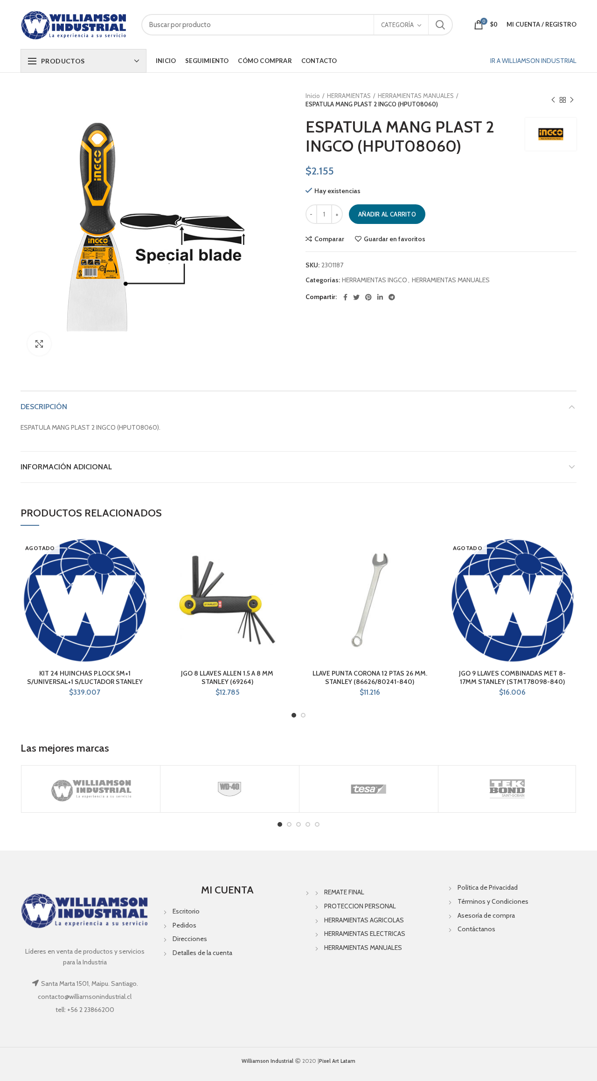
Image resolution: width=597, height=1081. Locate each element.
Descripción (44, 406)
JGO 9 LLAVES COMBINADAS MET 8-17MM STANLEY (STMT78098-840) (512, 677)
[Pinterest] (368, 297)
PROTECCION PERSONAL (360, 906)
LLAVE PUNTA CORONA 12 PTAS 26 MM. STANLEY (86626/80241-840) (369, 677)
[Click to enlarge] (39, 344)
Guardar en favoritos (394, 239)
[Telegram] (392, 297)
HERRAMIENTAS (349, 95)
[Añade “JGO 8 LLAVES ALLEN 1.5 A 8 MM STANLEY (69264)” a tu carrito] (284, 571)
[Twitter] (356, 297)
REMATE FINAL (344, 892)
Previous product (553, 100)
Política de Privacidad (488, 887)
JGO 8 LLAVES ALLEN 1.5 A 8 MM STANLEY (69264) (227, 677)
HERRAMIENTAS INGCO (374, 280)
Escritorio (186, 911)
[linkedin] (380, 297)
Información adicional (66, 466)
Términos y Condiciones (493, 901)
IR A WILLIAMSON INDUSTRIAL (533, 60)
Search (440, 24)
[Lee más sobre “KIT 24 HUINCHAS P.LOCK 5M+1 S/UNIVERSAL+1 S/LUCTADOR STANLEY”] (142, 571)
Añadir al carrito (387, 214)
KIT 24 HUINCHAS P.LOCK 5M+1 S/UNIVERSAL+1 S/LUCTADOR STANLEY (85, 677)
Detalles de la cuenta (202, 952)
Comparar (329, 239)
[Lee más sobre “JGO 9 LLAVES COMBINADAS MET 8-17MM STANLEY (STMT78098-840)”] (569, 571)
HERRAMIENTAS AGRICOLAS (364, 920)
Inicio (312, 95)
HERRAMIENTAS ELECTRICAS (364, 933)
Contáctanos (476, 929)
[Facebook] (345, 297)
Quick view (142, 592)
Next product (571, 100)
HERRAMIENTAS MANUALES (416, 95)
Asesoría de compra (486, 915)
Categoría (397, 24)
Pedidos (184, 925)
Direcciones (190, 939)
